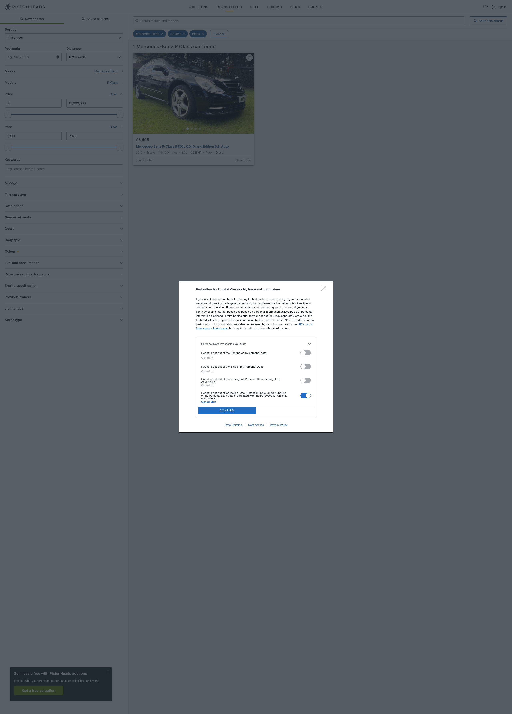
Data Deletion (233, 424)
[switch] (305, 352)
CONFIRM (227, 410)
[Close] (325, 289)
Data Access (256, 424)
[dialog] (256, 357)
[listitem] (256, 344)
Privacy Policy (278, 424)
